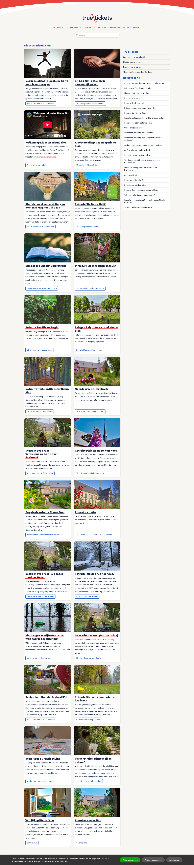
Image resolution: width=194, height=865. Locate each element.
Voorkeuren (174, 860)
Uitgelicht (58, 27)
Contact (148, 72)
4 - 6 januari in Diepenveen (87, 596)
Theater (102, 27)
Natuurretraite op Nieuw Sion (136, 93)
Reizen (126, 27)
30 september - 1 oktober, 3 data (90, 288)
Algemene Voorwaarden (133, 72)
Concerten (89, 27)
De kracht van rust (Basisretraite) (138, 132)
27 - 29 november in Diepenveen (40, 226)
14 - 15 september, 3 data (87, 226)
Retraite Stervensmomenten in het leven (141, 190)
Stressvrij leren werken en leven (138, 155)
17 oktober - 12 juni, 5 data (87, 165)
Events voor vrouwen (132, 67)
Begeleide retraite (132, 98)
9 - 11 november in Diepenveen (40, 473)
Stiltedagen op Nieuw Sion (135, 185)
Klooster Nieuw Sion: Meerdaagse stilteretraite (144, 83)
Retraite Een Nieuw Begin (135, 113)
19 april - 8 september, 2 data (88, 658)
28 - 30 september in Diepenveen (90, 103)
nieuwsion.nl (32, 842)
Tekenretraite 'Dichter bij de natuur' (139, 195)
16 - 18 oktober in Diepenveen (39, 411)
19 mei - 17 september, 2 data (88, 781)
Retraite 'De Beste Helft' (135, 103)
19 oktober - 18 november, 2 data (90, 411)
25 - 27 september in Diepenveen (41, 719)
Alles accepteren (130, 860)
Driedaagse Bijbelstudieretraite (138, 88)
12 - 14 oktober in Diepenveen (39, 350)
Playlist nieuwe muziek (133, 62)
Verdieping (114, 27)
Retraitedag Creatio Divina (135, 180)
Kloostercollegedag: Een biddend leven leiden (144, 118)
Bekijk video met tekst (36, 165)
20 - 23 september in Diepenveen (41, 103)
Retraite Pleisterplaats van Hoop (138, 123)
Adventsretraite (131, 175)
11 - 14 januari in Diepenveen (39, 658)
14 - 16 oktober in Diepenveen (89, 350)
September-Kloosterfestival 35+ (138, 207)
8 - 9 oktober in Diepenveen (88, 719)
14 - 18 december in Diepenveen (40, 596)
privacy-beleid (44, 861)
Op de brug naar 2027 (133, 127)
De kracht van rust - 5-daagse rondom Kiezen (143, 145)
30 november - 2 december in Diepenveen (45, 534)
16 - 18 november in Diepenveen (90, 473)
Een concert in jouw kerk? (134, 57)
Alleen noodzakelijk (153, 860)
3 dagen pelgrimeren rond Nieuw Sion (140, 108)
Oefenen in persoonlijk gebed (137, 150)
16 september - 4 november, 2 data (42, 288)
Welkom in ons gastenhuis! (45, 157)
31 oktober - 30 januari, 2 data (39, 781)
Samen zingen (74, 27)
